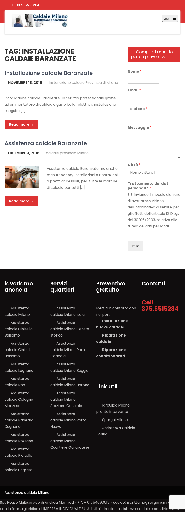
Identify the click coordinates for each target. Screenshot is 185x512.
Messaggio (140, 127)
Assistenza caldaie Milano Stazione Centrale (66, 399)
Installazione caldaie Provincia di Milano (83, 82)
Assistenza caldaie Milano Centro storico (69, 329)
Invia (135, 246)
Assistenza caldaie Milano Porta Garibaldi (68, 350)
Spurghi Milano (115, 419)
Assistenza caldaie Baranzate (46, 143)
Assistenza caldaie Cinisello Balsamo (19, 329)
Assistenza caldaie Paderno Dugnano (19, 420)
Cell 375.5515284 (161, 305)
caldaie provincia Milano (67, 153)
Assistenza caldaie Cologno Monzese (19, 399)
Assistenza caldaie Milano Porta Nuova (68, 420)
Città (134, 165)
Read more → (21, 124)
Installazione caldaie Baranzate (49, 73)
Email (134, 90)
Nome (134, 71)
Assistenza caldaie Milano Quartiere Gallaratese (69, 441)
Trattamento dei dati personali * (148, 186)
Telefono (137, 109)
